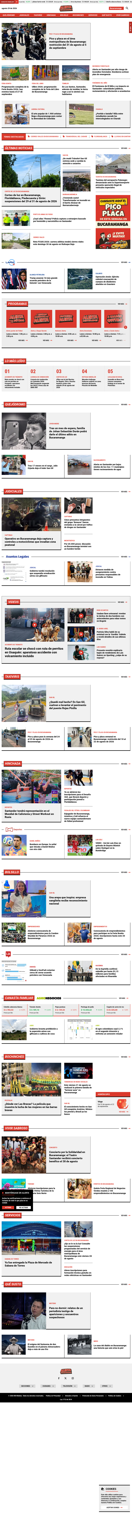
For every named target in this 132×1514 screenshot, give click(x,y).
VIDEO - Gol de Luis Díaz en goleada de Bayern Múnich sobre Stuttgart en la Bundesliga (108, 847)
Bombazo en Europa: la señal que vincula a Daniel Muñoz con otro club (43, 846)
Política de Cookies (114, 1503)
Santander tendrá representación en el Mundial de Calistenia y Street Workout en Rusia (29, 814)
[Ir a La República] (8, 954)
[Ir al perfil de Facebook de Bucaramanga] (58, 1378)
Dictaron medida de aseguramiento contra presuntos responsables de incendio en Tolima (108, 573)
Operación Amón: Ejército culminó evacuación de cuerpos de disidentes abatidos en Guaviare (107, 280)
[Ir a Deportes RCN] (14, 830)
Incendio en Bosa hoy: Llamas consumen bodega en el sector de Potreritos (116, 382)
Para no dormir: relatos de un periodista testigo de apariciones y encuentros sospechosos (66, 1313)
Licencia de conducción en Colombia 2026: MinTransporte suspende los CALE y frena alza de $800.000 (40, 383)
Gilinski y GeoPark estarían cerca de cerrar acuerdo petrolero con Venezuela (42, 972)
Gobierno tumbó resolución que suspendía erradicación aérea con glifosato (42, 573)
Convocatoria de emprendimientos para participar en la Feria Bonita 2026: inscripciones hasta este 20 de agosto (109, 935)
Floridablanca (100, 136)
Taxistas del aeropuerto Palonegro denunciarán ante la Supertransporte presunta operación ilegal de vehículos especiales (112, 184)
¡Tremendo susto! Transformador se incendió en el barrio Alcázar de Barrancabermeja (76, 202)
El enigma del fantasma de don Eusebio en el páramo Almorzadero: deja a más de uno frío (44, 1346)
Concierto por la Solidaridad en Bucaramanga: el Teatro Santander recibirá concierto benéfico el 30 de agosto (67, 1157)
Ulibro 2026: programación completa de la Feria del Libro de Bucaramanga (45, 89)
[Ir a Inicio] (66, 8)
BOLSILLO (64, 15)
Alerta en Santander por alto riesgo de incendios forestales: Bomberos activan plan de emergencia (110, 72)
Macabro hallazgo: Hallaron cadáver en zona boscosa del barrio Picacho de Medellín (91, 382)
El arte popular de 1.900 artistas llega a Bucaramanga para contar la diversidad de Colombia (46, 116)
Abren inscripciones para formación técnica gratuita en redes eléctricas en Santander (78, 1273)
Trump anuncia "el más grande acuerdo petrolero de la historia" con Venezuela (43, 280)
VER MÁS (21, 340)
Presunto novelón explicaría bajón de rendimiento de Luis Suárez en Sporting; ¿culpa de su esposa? (112, 654)
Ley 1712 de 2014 (66, 1399)
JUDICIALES (24, 15)
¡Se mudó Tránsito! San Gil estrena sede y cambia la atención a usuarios (75, 161)
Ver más (124, 148)
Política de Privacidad (53, 1396)
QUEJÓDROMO (9, 15)
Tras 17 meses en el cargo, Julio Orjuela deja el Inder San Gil (43, 466)
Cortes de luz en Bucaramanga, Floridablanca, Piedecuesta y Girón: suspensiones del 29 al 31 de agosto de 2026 (31, 198)
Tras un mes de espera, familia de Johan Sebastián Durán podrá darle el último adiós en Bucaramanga (68, 433)
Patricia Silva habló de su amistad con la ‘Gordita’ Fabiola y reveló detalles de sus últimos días (111, 636)
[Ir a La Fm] (10, 262)
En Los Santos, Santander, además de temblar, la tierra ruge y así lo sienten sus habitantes (75, 90)
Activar (8, 1207)
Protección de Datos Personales (93, 1396)
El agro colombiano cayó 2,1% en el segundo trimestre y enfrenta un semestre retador (109, 1031)
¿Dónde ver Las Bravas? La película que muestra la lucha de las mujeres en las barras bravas (31, 1107)
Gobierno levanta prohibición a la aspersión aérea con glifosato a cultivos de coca (44, 1031)
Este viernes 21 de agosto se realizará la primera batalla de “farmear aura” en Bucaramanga (78, 1089)
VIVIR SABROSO (122, 15)
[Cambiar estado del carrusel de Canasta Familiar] (17, 2)
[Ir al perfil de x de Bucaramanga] (65, 1378)
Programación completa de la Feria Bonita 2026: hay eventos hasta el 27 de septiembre (15, 90)
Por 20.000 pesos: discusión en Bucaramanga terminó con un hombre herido (77, 546)
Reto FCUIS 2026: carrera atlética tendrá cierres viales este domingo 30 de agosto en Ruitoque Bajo (58, 242)
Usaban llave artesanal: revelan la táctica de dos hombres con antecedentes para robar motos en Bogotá (111, 617)
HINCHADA (51, 15)
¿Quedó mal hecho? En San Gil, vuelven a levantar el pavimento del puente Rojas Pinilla (67, 705)
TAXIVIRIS (38, 15)
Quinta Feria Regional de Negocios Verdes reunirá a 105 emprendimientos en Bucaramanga (110, 1190)
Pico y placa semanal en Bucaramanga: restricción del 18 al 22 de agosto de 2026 (110, 739)
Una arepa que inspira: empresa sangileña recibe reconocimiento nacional (68, 900)
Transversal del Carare (76, 136)
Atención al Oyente (71, 1396)
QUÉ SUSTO (107, 15)
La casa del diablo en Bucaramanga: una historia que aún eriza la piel (110, 1346)
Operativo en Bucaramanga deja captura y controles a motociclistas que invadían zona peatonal (30, 541)
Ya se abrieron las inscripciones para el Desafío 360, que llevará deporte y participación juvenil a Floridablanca (77, 797)
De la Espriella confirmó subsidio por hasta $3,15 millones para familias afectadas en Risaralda (107, 973)
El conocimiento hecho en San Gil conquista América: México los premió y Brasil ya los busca (78, 1110)
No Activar (23, 1208)
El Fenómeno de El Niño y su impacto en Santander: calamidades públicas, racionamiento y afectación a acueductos (111, 88)
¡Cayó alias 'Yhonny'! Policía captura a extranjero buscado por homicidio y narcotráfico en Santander (59, 219)
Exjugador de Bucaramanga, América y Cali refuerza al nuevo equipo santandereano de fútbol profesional (77, 817)
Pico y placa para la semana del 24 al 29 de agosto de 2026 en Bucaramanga (44, 739)
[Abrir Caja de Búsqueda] (127, 8)
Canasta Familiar (7, 2)
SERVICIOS (92, 15)
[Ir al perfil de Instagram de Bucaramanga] (73, 1378)
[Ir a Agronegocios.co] (48, 998)
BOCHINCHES (78, 15)
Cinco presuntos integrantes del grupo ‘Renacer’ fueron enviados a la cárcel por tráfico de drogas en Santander (78, 523)
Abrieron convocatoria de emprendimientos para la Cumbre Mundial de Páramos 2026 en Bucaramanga (43, 935)
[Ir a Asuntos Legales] (17, 556)
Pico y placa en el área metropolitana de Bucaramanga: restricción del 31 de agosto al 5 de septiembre (67, 43)
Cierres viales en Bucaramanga (45, 136)
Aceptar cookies (113, 1508)
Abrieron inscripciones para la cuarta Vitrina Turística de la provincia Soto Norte (41, 1190)
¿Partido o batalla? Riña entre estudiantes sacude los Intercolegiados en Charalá (109, 116)
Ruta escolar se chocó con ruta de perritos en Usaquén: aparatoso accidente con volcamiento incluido (14, 383)
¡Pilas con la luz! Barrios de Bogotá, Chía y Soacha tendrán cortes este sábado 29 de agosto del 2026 (65, 383)
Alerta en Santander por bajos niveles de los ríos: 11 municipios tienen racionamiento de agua (109, 467)
